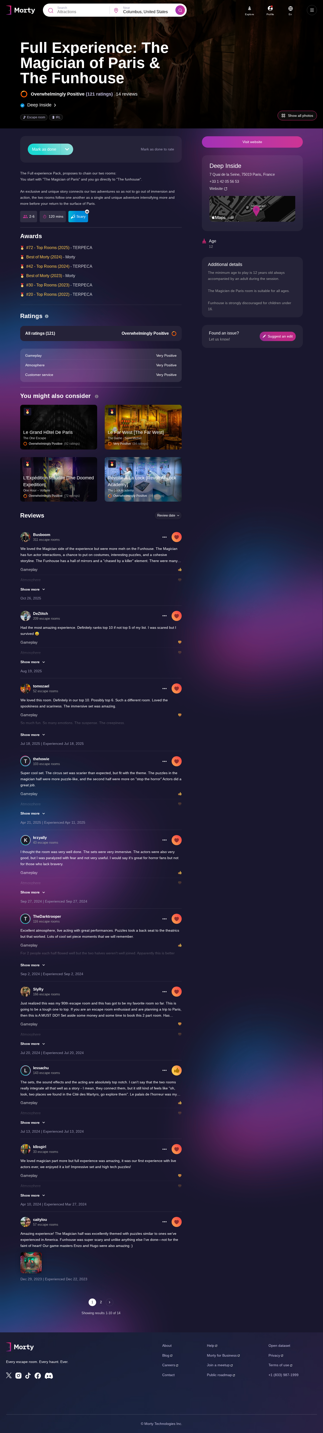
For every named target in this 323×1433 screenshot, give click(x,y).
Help (210, 1346)
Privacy (274, 1355)
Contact (168, 1375)
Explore (249, 14)
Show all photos (300, 116)
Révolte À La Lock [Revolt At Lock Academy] (142, 481)
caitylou (40, 1219)
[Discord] (49, 1376)
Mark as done (44, 149)
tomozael (41, 686)
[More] (67, 149)
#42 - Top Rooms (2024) (47, 266)
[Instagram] (18, 1376)
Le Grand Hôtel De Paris (48, 432)
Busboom (41, 534)
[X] (9, 1375)
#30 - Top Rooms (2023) (47, 285)
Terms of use (278, 1365)
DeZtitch (40, 613)
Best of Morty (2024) (44, 257)
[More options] (164, 537)
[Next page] (109, 1302)
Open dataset (279, 1346)
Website (216, 188)
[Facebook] (38, 1376)
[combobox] (149, 12)
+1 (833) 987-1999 (283, 1375)
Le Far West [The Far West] (136, 432)
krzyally (40, 837)
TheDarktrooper (47, 916)
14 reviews (127, 94)
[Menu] (312, 10)
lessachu (41, 1068)
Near (126, 8)
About (167, 1346)
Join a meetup (218, 1365)
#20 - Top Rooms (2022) (47, 294)
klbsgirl (39, 1147)
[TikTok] (28, 1376)
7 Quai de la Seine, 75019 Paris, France (242, 174)
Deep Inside (39, 104)
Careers (168, 1365)
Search (62, 8)
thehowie (41, 759)
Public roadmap (219, 1375)
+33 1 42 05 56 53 (224, 181)
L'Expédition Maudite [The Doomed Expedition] (58, 481)
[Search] (180, 10)
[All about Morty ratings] (46, 316)
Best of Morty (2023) (44, 276)
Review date (166, 515)
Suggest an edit (280, 336)
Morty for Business (222, 1355)
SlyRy (38, 989)
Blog (165, 1355)
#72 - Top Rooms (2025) (47, 247)
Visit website (252, 142)
